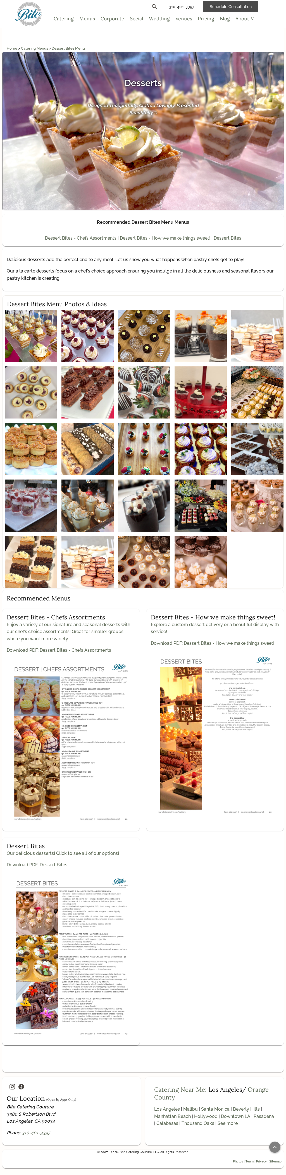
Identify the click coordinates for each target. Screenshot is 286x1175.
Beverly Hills (246, 1109)
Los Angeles (167, 1109)
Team (250, 1161)
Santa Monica (215, 1109)
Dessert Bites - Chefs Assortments (80, 238)
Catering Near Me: (180, 1089)
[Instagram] (12, 1086)
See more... (229, 1123)
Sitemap (275, 1161)
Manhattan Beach (172, 1116)
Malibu (190, 1109)
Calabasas (167, 1123)
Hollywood (206, 1116)
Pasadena (264, 1116)
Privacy (261, 1161)
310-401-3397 (36, 1132)
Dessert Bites (227, 238)
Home (12, 48)
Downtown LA (235, 1116)
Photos (238, 1161)
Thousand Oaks (198, 1123)
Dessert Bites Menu (68, 48)
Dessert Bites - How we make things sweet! (165, 238)
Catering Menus (35, 48)
